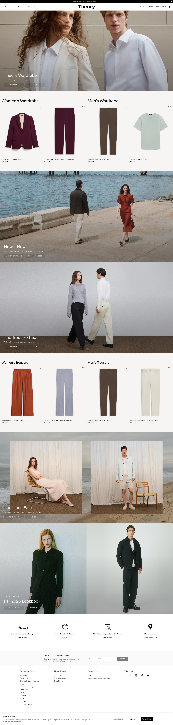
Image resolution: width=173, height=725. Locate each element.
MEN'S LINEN (35, 517)
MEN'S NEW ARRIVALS (35, 256)
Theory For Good (60, 678)
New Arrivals (6, 7)
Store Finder (58, 681)
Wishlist (163, 6)
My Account (24, 675)
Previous (2, 131)
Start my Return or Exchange (30, 681)
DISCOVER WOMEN (14, 607)
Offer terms (48, 661)
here (70, 661)
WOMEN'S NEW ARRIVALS (14, 256)
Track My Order (25, 678)
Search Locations (150, 637)
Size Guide (24, 690)
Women (14, 7)
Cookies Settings (118, 719)
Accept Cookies (146, 719)
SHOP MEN (35, 85)
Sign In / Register (154, 6)
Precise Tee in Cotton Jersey (140, 159)
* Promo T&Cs (25, 695)
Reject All (132, 719)
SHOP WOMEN (14, 85)
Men (19, 7)
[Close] (171, 1)
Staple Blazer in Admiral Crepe (13, 159)
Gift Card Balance (26, 704)
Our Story (57, 675)
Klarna (22, 698)
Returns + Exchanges (27, 687)
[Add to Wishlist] (41, 107)
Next (84, 131)
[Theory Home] (86, 7)
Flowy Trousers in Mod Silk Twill (13, 420)
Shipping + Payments (27, 684)
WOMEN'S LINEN (14, 517)
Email (90, 675)
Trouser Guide (27, 7)
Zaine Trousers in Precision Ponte (99, 159)
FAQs (22, 693)
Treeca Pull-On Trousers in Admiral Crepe (59, 159)
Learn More (22, 637)
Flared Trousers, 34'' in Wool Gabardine (58, 420)
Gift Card (23, 701)
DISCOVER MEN (35, 607)
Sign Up (122, 659)
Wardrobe (36, 7)
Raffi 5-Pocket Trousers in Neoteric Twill (144, 420)
